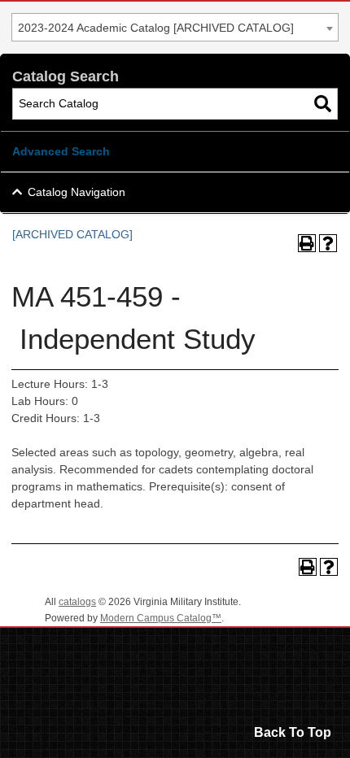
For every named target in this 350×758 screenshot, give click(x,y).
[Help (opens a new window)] (328, 243)
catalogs (77, 602)
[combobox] (175, 27)
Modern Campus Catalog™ (160, 618)
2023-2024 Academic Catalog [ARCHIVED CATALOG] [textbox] (156, 27)
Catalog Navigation (76, 191)
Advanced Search (61, 151)
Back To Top (292, 732)
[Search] (323, 104)
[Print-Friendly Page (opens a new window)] (307, 243)
